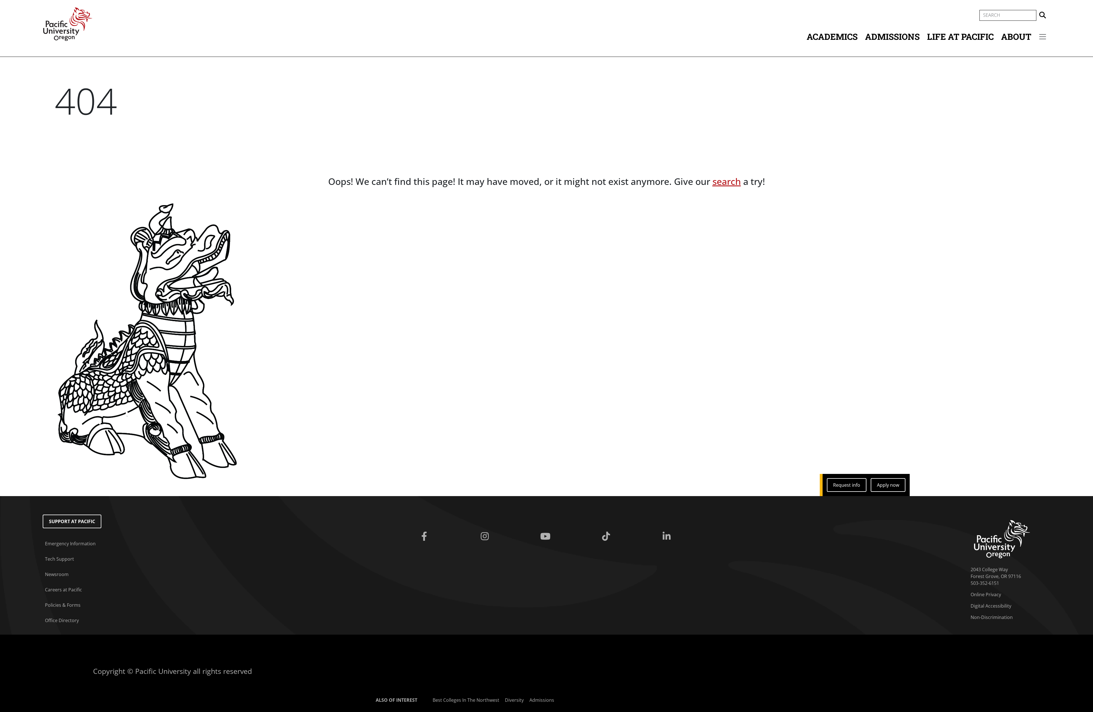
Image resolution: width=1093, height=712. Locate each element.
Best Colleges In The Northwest (466, 700)
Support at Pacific (72, 521)
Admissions (892, 36)
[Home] (68, 23)
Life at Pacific (960, 36)
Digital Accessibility (991, 606)
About (1016, 36)
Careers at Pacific (63, 590)
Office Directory (62, 620)
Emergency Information (70, 543)
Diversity (514, 700)
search (726, 181)
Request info (846, 485)
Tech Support (59, 559)
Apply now (888, 485)
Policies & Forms (63, 605)
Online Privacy (986, 594)
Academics (832, 36)
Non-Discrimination (992, 617)
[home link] (1002, 539)
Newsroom (57, 574)
